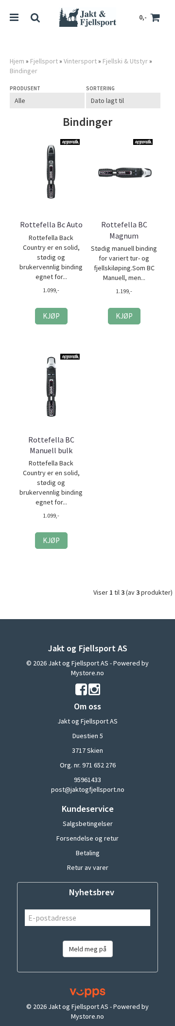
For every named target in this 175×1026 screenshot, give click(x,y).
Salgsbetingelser (88, 823)
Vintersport (80, 61)
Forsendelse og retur (87, 838)
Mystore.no (87, 672)
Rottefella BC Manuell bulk (51, 445)
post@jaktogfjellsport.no (87, 789)
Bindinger (23, 70)
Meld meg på (87, 949)
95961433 (87, 779)
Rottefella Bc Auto (51, 224)
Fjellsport (44, 61)
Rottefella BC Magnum (124, 230)
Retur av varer (87, 867)
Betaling (88, 852)
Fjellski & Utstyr (125, 61)
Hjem (17, 61)
